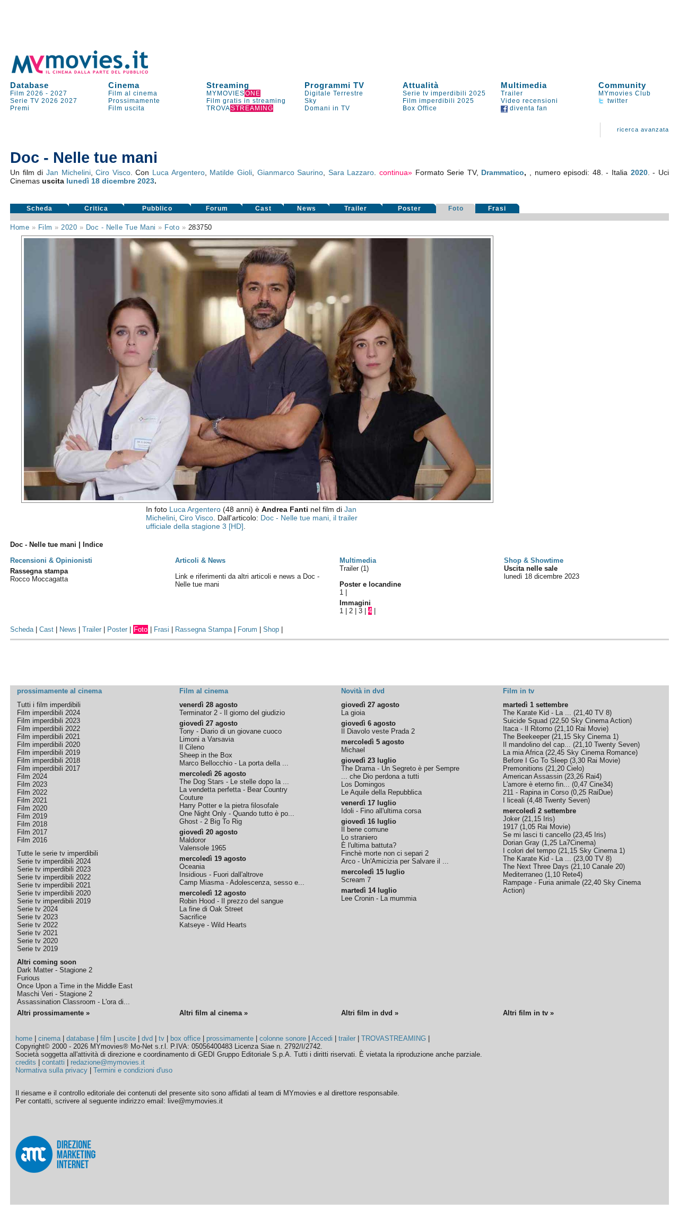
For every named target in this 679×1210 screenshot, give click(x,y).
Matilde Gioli (231, 172)
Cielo (574, 768)
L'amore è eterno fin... (536, 784)
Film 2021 (32, 800)
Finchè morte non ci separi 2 (385, 853)
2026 (49, 101)
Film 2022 (32, 792)
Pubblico (157, 208)
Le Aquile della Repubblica (381, 792)
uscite (126, 1038)
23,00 (584, 859)
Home (19, 227)
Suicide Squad (525, 721)
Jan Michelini (68, 172)
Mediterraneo (523, 874)
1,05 (528, 827)
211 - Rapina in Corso (536, 792)
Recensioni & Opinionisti (51, 560)
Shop (271, 629)
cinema (49, 1038)
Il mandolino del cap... (537, 744)
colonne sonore (282, 1038)
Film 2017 (32, 832)
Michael (353, 750)
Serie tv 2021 (37, 933)
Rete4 (571, 874)
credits (25, 1062)
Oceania (192, 866)
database (80, 1038)
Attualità (421, 85)
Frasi (497, 208)
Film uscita (126, 108)
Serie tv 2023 (37, 917)
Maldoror (192, 840)
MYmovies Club (624, 93)
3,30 (578, 760)
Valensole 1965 (202, 848)
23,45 (583, 835)
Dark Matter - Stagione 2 (54, 970)
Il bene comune (364, 829)
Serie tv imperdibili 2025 (444, 93)
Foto (456, 208)
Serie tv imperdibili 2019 (54, 901)
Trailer (512, 93)
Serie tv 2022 (37, 925)
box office (185, 1038)
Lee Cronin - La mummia (378, 898)
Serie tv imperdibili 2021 (54, 885)
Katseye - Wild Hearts (213, 925)
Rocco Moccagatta (39, 579)
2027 (58, 93)
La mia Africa (523, 752)
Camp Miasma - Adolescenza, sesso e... (241, 882)
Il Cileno (191, 747)
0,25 (579, 792)
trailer (346, 1038)
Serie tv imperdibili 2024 (54, 861)
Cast (263, 208)
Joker (511, 819)
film (45, 227)
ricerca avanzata (643, 129)
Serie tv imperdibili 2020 (54, 893)
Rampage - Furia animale (541, 882)
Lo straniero (359, 837)
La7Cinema (576, 843)
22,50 (560, 721)
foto (171, 227)
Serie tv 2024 (37, 909)
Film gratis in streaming (246, 101)
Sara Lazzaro (351, 172)
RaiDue (599, 792)
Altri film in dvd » (369, 1013)
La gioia (353, 713)
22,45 (555, 752)
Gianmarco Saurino (290, 172)
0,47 (580, 784)
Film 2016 (32, 840)
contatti (53, 1062)
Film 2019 (32, 816)
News (306, 208)
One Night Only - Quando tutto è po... (236, 813)
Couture (191, 798)
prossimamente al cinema (59, 691)
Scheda (40, 208)
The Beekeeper (526, 737)
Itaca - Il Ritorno (527, 729)
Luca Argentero (178, 172)
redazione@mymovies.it (108, 1062)
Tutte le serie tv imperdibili (57, 853)
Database (29, 85)
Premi (20, 108)
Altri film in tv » (528, 1013)
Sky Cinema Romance (601, 752)
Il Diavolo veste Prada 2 (378, 731)
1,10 (553, 874)
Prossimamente (134, 101)
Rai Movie (591, 729)
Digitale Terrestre (333, 93)
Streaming (227, 85)
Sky (310, 101)
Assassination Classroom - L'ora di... (73, 1002)
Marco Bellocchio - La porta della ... (234, 763)
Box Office (420, 108)
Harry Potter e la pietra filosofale (228, 805)
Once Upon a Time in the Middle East (75, 986)
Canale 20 (607, 866)
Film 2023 (32, 784)
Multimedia (524, 85)
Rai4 (592, 776)
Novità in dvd (363, 691)
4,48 (535, 800)
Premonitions (523, 768)
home (23, 1038)
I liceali (514, 800)
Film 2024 (32, 776)
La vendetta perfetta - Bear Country (233, 790)
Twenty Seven (616, 744)
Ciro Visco (112, 172)
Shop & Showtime (533, 560)
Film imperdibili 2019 (48, 752)
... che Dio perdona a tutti (380, 776)
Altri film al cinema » (213, 1013)
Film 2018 (32, 824)
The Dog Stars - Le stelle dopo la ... (234, 782)
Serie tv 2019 (37, 949)
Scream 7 (356, 880)
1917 (510, 827)
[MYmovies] (89, 72)
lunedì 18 (83, 181)
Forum (217, 208)
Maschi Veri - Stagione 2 (54, 994)
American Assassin (532, 776)
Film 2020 (32, 808)
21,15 (562, 737)
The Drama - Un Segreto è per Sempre (400, 768)
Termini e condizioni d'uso (132, 1070)
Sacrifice (192, 917)
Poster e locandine (370, 584)
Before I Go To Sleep (535, 760)
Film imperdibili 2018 (48, 760)
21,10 (564, 729)
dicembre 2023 (128, 181)
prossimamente (230, 1038)
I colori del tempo (529, 851)
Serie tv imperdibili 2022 (54, 877)
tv (161, 1038)
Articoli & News (200, 560)
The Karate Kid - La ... (537, 713)
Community (622, 85)
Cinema (124, 85)
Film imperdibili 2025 (438, 101)
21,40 (584, 713)
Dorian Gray (521, 843)
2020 (639, 172)
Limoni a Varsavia (206, 739)
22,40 (592, 882)
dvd (147, 1038)
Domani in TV (327, 108)
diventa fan (527, 108)
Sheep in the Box (205, 755)
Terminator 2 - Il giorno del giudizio (232, 713)
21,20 (555, 768)
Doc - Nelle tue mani (121, 227)
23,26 (575, 776)
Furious (28, 978)
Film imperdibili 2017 (48, 768)
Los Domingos (363, 784)
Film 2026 (26, 93)
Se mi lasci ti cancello (537, 835)
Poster (409, 208)
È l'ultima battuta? (368, 845)
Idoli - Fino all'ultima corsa (381, 811)
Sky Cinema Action (600, 721)
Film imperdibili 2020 (48, 744)
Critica (96, 208)
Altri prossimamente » (53, 1013)
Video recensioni (529, 101)
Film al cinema (133, 93)
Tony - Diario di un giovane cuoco (230, 731)
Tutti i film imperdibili (49, 705)
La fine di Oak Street (211, 909)
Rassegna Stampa (203, 629)
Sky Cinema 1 (594, 737)
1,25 (550, 843)
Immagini (355, 603)
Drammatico (502, 172)
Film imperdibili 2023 (48, 721)
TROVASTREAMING (393, 1038)
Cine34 (600, 784)
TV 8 (602, 713)
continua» (395, 172)
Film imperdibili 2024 (48, 713)
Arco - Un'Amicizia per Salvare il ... (395, 861)
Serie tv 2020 (37, 941)
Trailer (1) (354, 568)
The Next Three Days (536, 866)
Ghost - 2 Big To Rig (210, 821)
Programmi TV (334, 85)
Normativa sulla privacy (51, 1070)
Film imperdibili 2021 (48, 737)
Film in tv (518, 691)
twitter (616, 101)
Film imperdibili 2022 (48, 729)
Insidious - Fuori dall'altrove (221, 874)
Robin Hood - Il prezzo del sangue (231, 901)
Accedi (322, 1038)
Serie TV (24, 101)
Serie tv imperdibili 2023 (54, 869)
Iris (548, 819)
